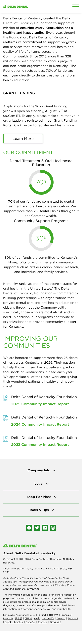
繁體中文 (53, 614)
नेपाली (37, 618)
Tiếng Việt (55, 622)
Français (66, 614)
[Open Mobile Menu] (75, 6)
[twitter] (37, 528)
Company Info (39, 470)
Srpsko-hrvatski (14, 622)
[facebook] (29, 528)
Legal (39, 483)
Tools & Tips (39, 510)
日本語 (18, 618)
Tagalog (42, 622)
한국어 (28, 618)
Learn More (23, 138)
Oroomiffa (48, 618)
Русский (73, 618)
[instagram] (53, 528)
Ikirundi (42, 614)
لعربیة (32, 614)
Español (30, 622)
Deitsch (61, 618)
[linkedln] (45, 528)
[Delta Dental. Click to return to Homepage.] (30, 6)
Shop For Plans (39, 497)
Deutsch (8, 618)
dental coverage (37, 585)
